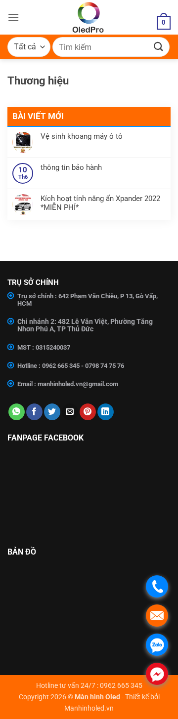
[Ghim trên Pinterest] (88, 411)
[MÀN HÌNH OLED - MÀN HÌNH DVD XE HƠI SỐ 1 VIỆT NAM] (88, 17)
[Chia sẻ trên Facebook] (34, 411)
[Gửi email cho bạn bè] (70, 411)
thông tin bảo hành (71, 167)
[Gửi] (159, 46)
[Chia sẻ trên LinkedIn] (105, 411)
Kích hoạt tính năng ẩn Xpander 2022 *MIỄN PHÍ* (100, 203)
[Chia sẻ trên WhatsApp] (16, 411)
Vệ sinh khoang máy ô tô (82, 136)
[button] (13, 17)
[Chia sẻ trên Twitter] (52, 411)
